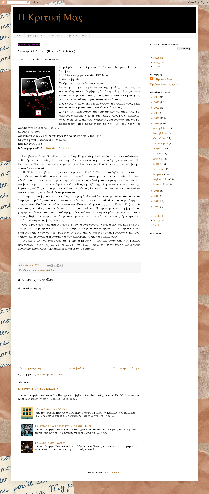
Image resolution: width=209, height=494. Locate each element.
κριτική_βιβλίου (35, 35)
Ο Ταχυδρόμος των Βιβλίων (38, 388)
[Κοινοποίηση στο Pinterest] (61, 265)
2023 (157, 102)
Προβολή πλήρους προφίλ (165, 84)
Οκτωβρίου (160, 138)
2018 (157, 190)
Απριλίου (159, 169)
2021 (157, 112)
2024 (157, 97)
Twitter (157, 66)
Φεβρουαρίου (161, 179)
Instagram (158, 62)
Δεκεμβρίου (160, 128)
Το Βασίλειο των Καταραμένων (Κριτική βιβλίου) (63, 425)
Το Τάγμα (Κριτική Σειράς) (50, 442)
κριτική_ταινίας (55, 35)
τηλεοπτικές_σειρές (77, 35)
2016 (157, 201)
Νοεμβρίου (159, 133)
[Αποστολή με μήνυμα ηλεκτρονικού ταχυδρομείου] (48, 265)
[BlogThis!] (51, 265)
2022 (157, 107)
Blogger (116, 472)
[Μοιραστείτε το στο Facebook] (57, 265)
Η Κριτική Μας (50, 16)
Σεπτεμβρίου (161, 143)
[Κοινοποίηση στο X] (54, 265)
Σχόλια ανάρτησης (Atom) (48, 374)
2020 (157, 118)
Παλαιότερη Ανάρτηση (126, 368)
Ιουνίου (158, 158)
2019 (157, 123)
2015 (157, 206)
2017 (157, 196)
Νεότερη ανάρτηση (30, 368)
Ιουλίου (158, 153)
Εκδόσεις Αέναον (57, 148)
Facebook (158, 57)
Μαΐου (157, 163)
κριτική (18, 35)
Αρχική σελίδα (76, 368)
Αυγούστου (160, 148)
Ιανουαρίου (160, 184)
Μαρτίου (158, 174)
